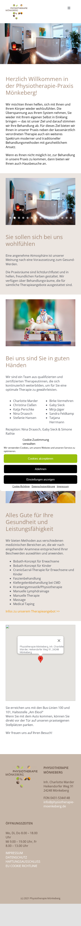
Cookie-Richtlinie (21, 486)
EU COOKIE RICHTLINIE (21, 866)
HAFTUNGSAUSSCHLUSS (23, 861)
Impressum (63, 486)
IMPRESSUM (14, 853)
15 (71, 218)
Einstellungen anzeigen (40, 479)
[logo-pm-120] (16, 6)
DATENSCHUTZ (16, 857)
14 (67, 218)
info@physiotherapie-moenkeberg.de (59, 804)
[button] (40, 659)
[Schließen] (58, 640)
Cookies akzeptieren (40, 458)
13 (62, 218)
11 (54, 218)
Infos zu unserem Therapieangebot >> (33, 611)
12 (58, 218)
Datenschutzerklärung (43, 486)
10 (49, 218)
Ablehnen (40, 469)
